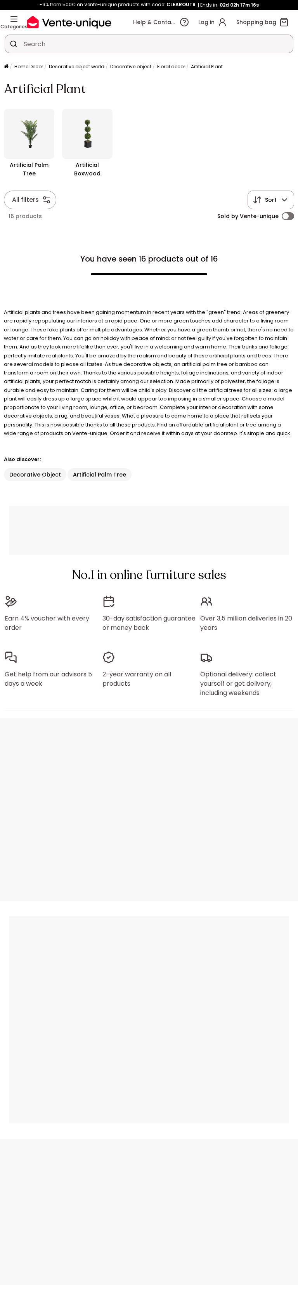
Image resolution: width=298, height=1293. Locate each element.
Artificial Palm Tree (99, 474)
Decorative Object (35, 474)
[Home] (6, 67)
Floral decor (171, 66)
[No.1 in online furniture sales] (69, 22)
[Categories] (14, 19)
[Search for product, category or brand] (13, 43)
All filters (25, 199)
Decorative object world (76, 66)
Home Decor (28, 66)
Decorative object (130, 66)
